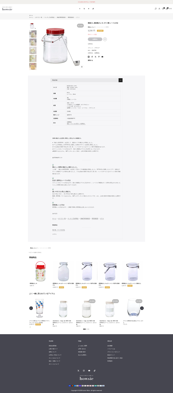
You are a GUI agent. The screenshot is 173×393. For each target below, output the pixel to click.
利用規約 (109, 361)
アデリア (97, 48)
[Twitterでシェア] (95, 57)
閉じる (2, 2)
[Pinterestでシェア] (99, 57)
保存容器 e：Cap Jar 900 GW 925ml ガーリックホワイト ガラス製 (63, 322)
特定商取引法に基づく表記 (115, 358)
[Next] (142, 308)
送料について (52, 352)
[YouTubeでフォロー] (89, 370)
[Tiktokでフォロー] (94, 370)
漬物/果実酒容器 (61, 17)
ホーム (31, 15)
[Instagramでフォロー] (84, 370)
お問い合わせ (82, 349)
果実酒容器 (71, 17)
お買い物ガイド (53, 349)
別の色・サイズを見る (58, 230)
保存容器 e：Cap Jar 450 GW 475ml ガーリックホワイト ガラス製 (110, 322)
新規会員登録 (52, 346)
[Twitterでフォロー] (78, 370)
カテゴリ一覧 (38, 17)
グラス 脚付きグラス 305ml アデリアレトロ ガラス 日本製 (39, 322)
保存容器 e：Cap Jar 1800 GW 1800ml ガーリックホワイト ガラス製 (86, 322)
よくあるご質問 (82, 346)
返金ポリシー (111, 355)
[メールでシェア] (102, 57)
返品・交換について (54, 361)
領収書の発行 (82, 352)
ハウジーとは (111, 349)
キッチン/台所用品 (49, 17)
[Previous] (31, 308)
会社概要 (109, 346)
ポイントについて (54, 364)
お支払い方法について (55, 355)
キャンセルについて (54, 358)
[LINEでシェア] (88, 57)
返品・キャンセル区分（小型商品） (76, 124)
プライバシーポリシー (113, 352)
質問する (90, 60)
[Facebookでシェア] (92, 57)
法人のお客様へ (82, 355)
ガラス (102, 218)
